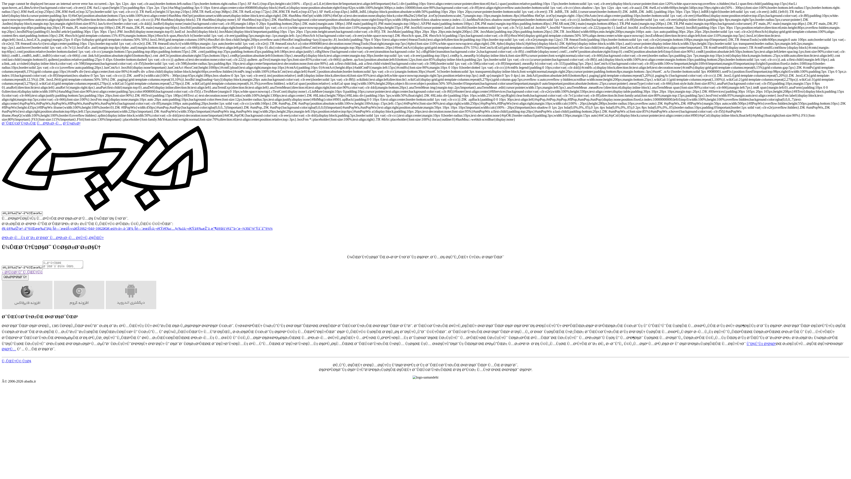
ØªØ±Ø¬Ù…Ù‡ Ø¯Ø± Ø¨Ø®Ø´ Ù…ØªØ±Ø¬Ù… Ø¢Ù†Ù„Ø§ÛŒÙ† (53, 238)
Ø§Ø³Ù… (9, 349)
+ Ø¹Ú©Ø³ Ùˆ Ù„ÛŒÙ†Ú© (22, 272)
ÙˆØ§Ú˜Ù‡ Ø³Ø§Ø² (761, 344)
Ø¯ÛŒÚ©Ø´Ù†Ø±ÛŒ (19, 123)
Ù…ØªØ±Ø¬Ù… (49, 123)
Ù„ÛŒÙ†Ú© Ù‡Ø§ (16, 361)
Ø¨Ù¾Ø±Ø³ (71, 123)
